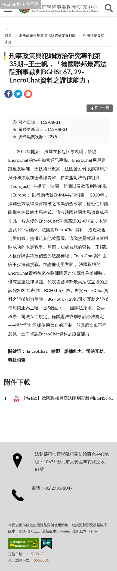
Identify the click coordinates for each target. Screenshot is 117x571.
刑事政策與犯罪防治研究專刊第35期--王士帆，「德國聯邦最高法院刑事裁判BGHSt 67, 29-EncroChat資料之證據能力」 (58, 68)
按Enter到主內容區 (20, 4)
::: (7, 28)
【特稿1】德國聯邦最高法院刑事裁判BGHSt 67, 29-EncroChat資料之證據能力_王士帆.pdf (68, 398)
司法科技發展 (93, 35)
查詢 (109, 8)
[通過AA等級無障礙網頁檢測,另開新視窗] (23, 544)
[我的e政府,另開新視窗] (46, 544)
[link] (8, 95)
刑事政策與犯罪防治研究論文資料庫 (47, 35)
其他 (7, 42)
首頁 (8, 35)
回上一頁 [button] (102, 108)
